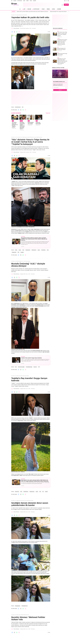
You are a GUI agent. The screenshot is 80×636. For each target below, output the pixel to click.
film (43, 491)
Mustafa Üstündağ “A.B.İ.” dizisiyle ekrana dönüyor (32, 11)
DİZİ (11, 0)
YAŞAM (24, 0)
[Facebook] (12, 32)
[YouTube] (68, 0)
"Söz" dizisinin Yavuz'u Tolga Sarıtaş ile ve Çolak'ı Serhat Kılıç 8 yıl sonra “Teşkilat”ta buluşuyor (15, 125)
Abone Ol (66, 4)
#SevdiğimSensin (25, 605)
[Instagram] (64, 0)
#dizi (21, 491)
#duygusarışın (32, 491)
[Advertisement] (40, 5)
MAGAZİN (14, 0)
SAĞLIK (31, 0)
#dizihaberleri (26, 491)
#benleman (17, 491)
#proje (37, 491)
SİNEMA (27, 0)
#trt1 (18, 252)
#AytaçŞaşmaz (17, 605)
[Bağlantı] (19, 32)
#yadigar (22, 252)
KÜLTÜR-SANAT (19, 0)
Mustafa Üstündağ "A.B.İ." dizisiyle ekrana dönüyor (31, 123)
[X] (66, 0)
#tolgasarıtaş (14, 252)
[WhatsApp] (17, 32)
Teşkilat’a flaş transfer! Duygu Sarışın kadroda (50, 11)
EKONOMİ (34, 0)
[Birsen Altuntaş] (15, 4)
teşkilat (46, 491)
